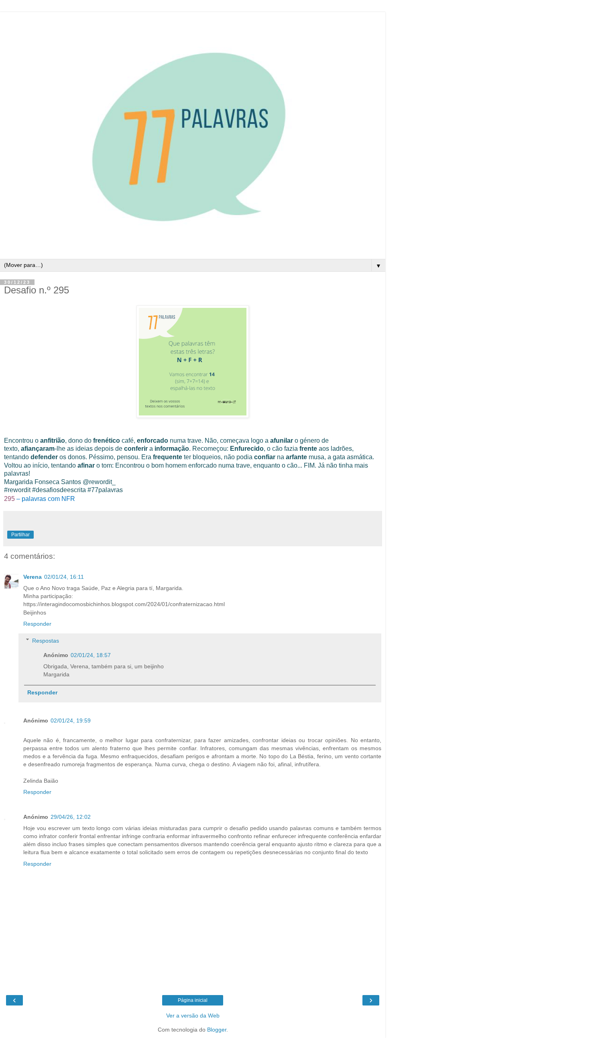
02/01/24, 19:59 (71, 720)
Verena (32, 577)
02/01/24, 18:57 (91, 655)
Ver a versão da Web (193, 1015)
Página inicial (193, 1000)
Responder (37, 624)
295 (9, 498)
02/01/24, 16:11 (64, 577)
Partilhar (20, 534)
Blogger (216, 1029)
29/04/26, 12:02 (71, 817)
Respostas (45, 640)
